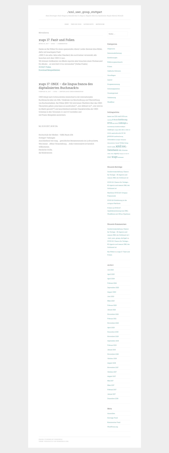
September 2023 (113, 287)
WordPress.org (112, 427)
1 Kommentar (62, 43)
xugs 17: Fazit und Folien (57, 40)
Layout (109, 80)
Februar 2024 (112, 283)
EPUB (109, 123)
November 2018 (113, 354)
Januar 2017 (111, 394)
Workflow (110, 102)
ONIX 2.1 (123, 130)
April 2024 (111, 279)
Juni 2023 (110, 296)
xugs (53, 43)
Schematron (111, 140)
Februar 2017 (111, 390)
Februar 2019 (111, 345)
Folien (109, 66)
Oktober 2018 (112, 358)
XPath (108, 153)
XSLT (109, 157)
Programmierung (113, 84)
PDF (122, 133)
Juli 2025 (110, 270)
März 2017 (110, 385)
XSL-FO (127, 153)
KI (127, 123)
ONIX (120, 130)
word (109, 147)
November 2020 (113, 323)
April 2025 (111, 274)
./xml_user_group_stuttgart (84, 12)
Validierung (111, 97)
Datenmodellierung (114, 53)
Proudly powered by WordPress (50, 439)
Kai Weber (111, 252)
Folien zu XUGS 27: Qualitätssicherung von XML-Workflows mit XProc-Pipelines (118, 211)
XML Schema (122, 150)
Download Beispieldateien (49, 70)
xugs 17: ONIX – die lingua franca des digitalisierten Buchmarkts (66, 86)
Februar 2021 (111, 319)
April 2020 (111, 327)
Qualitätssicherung (118, 136)
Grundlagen (111, 75)
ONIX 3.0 (128, 130)
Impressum (100, 24)
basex (109, 116)
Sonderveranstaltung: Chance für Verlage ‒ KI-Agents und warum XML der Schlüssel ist (118, 175)
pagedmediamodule (116, 133)
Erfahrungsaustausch (115, 62)
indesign (122, 123)
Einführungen (112, 58)
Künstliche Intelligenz (120, 126)
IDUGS (116, 123)
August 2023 (111, 292)
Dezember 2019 (112, 332)
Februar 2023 (112, 305)
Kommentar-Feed (113, 422)
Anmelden (111, 413)
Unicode (117, 143)
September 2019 (113, 341)
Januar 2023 (111, 310)
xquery (116, 153)
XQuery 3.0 (122, 153)
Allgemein (111, 49)
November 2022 (113, 314)
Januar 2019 (111, 350)
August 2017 (111, 376)
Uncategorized (112, 93)
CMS (113, 116)
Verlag (122, 143)
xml (118, 146)
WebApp (126, 143)
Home (67, 24)
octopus (116, 130)
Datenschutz (89, 24)
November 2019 (113, 336)
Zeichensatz (121, 157)
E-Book (115, 120)
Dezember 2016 (112, 398)
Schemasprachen (113, 89)
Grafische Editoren (114, 71)
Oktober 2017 (112, 372)
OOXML (109, 133)
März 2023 (111, 301)
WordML (113, 147)
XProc (112, 153)
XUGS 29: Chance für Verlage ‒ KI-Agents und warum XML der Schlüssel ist (118, 185)
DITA (123, 116)
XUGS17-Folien (45, 67)
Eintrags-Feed (112, 418)
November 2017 (112, 367)
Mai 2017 (110, 381)
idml (113, 123)
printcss (110, 136)
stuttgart (118, 139)
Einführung (122, 119)
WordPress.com (62, 441)
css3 (119, 116)
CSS (115, 116)
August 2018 (111, 363)
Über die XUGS (76, 24)
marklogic (110, 130)
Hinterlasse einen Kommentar (71, 91)
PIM (124, 133)
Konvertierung (110, 126)
